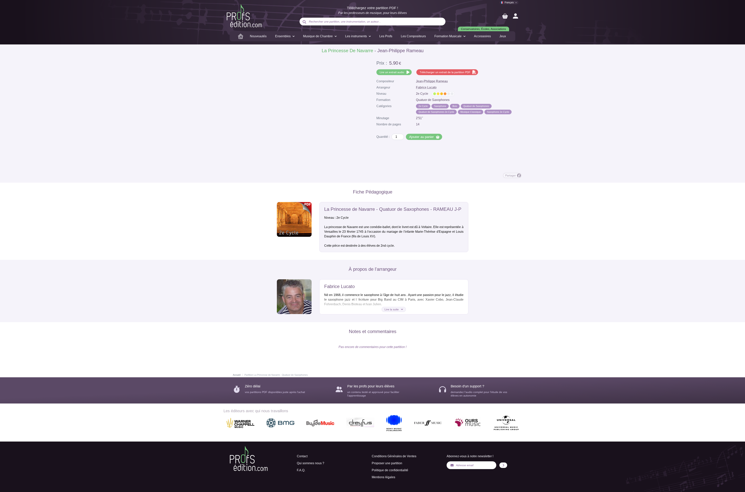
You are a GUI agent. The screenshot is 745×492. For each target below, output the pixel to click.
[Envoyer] (503, 465)
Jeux (502, 36)
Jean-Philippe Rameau (432, 81)
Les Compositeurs (413, 36)
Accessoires (482, 36)
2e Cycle (423, 106)
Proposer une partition (387, 463)
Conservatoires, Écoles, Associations (483, 28)
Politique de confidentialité (390, 470)
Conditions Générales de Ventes (394, 456)
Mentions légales (383, 477)
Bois (454, 106)
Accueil (237, 375)
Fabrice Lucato (426, 87)
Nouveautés (258, 36)
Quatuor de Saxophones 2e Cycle (436, 112)
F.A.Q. (301, 470)
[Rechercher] (304, 22)
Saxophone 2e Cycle (498, 112)
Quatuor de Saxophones (476, 106)
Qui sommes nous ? (310, 463)
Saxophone (440, 106)
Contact (302, 456)
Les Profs (385, 36)
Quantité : (383, 136)
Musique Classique (470, 112)
